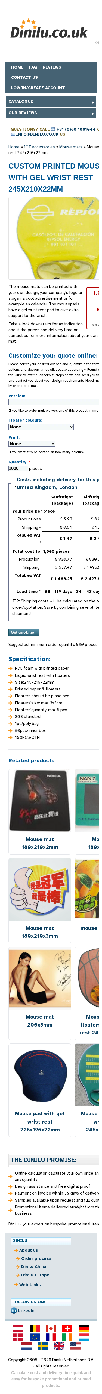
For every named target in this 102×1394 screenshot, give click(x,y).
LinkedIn (26, 1310)
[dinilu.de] (83, 1328)
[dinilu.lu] (83, 1337)
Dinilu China (33, 1266)
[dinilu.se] (42, 1346)
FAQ (33, 67)
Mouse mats (70, 147)
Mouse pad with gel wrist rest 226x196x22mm (40, 1121)
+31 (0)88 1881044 (76, 129)
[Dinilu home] (49, 28)
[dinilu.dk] (18, 1337)
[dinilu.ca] (50, 1328)
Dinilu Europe (35, 1274)
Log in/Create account (38, 87)
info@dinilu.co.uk (37, 134)
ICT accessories (39, 147)
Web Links (30, 1284)
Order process (36, 1258)
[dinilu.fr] (50, 1337)
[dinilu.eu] (34, 1337)
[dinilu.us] (75, 1346)
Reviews (52, 67)
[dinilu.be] (34, 1328)
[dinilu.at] (18, 1328)
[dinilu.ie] (67, 1337)
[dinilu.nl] (26, 1346)
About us (28, 1250)
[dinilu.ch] (67, 1328)
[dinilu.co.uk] (59, 1346)
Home (17, 67)
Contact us (24, 77)
